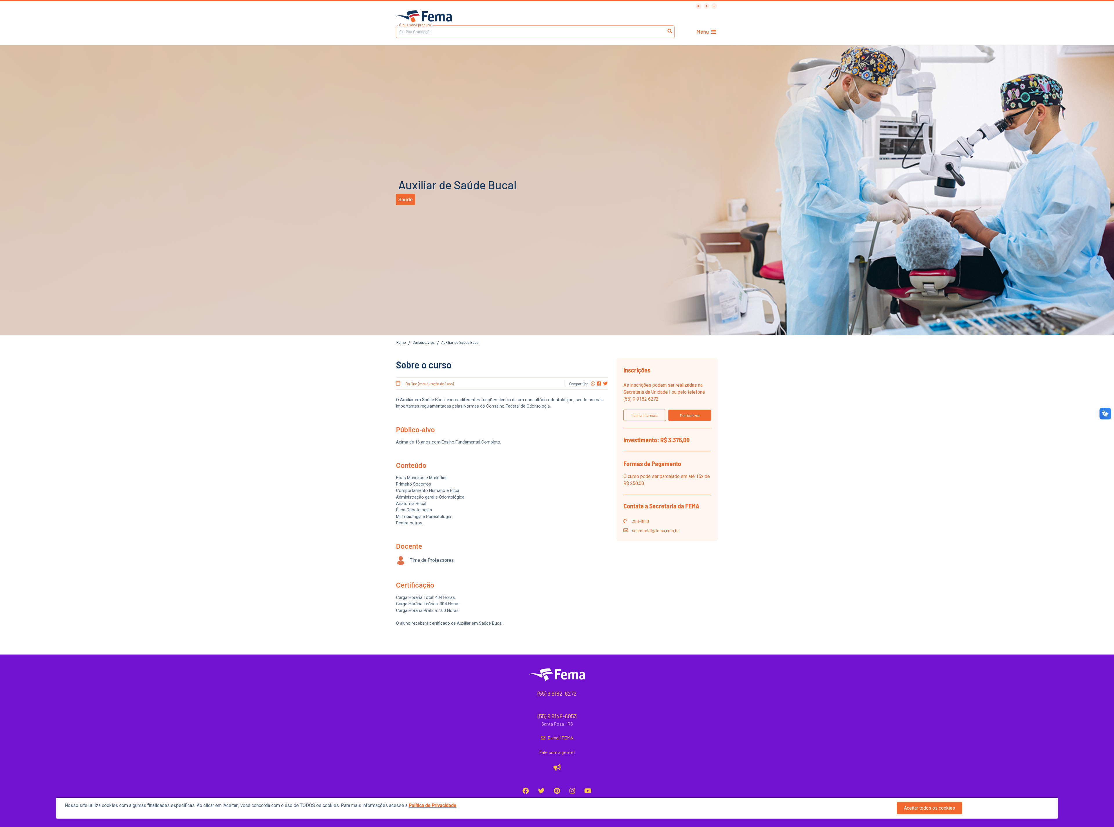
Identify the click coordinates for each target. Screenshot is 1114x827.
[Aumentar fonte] (706, 6)
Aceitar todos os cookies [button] (929, 808)
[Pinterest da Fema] (557, 791)
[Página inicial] (424, 17)
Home (401, 342)
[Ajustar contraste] (698, 6)
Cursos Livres (424, 342)
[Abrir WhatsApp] (1099, 14)
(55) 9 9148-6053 (557, 716)
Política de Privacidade (432, 805)
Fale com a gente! (557, 752)
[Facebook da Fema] (526, 791)
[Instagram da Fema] (572, 791)
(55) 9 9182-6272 (557, 693)
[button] (644, 415)
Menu (703, 31)
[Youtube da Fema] (588, 791)
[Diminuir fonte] (714, 6)
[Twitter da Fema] (541, 791)
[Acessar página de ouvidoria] (557, 767)
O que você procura (415, 25)
